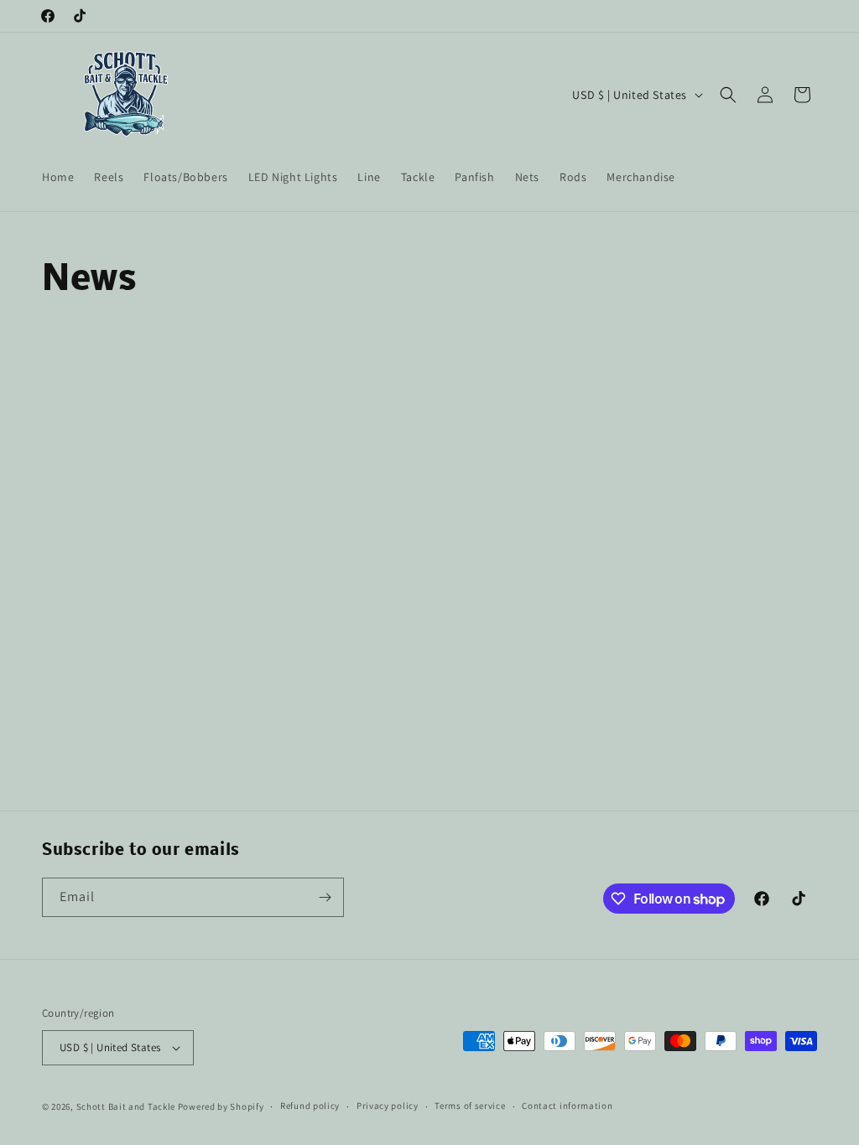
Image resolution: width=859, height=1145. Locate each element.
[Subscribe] (324, 897)
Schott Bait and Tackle (125, 1106)
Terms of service (470, 1105)
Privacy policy (388, 1105)
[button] (728, 94)
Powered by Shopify (221, 1106)
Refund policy (310, 1105)
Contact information (567, 1105)
